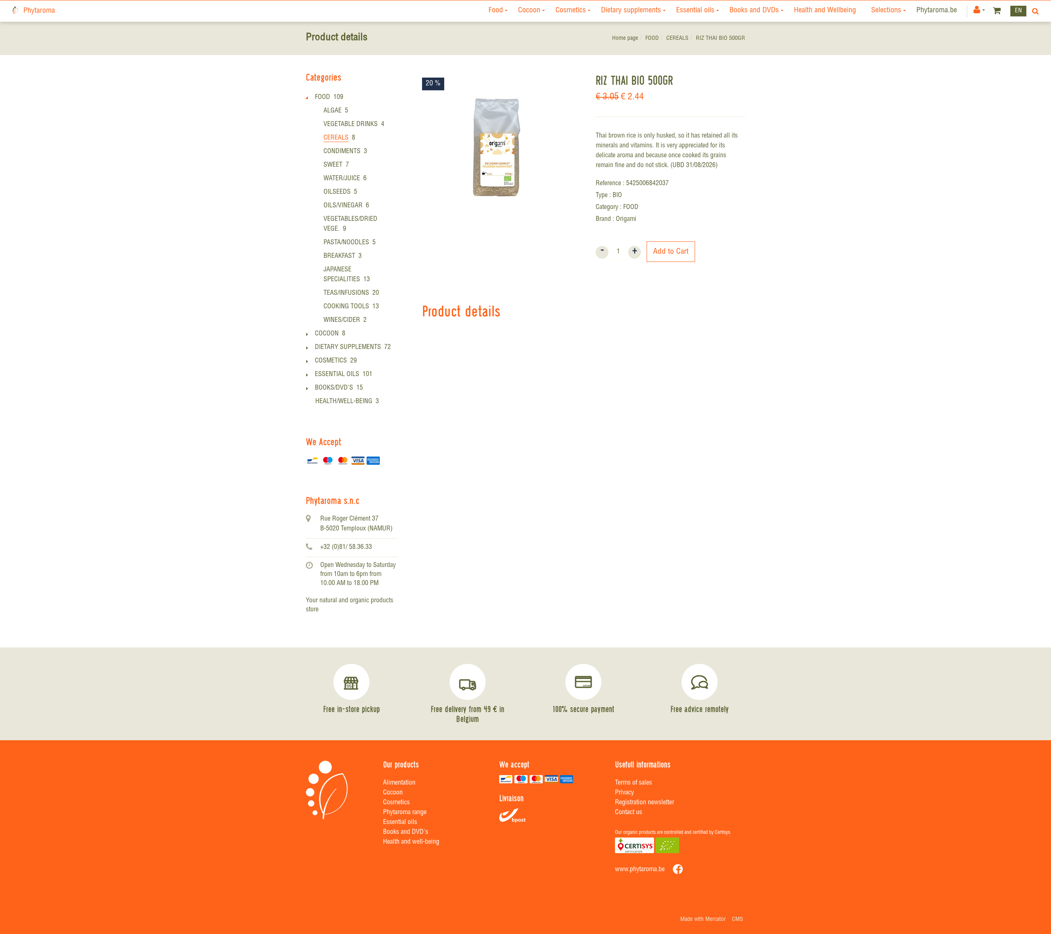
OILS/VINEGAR (343, 206)
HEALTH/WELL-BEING (343, 402)
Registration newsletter (644, 803)
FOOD (652, 38)
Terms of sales (633, 783)
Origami (626, 219)
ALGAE (333, 111)
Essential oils (695, 10)
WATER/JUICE (342, 179)
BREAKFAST (339, 256)
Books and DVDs (754, 10)
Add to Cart (670, 252)
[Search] (1034, 11)
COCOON (327, 334)
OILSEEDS (337, 192)
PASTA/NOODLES (346, 243)
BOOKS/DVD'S (334, 388)
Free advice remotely (699, 709)
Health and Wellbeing (825, 10)
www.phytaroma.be (640, 870)
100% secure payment (583, 709)
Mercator (715, 920)
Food (496, 10)
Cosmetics (570, 10)
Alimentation (399, 783)
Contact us (628, 813)
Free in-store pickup (351, 709)
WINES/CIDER (342, 320)
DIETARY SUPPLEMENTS (348, 347)
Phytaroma (39, 11)
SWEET (333, 165)
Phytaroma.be (936, 10)
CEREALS (677, 38)
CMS (737, 920)
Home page (625, 38)
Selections (886, 10)
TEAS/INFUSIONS (346, 293)
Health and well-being (411, 842)
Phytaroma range (405, 813)
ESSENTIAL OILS (337, 375)
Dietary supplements (631, 10)
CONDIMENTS (342, 152)
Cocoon (529, 10)
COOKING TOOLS (346, 307)
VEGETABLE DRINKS (351, 125)
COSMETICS (331, 361)
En (1018, 11)
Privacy (624, 793)
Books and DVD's (405, 832)
